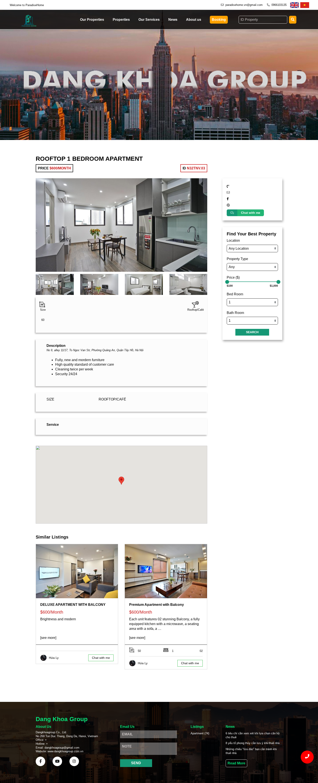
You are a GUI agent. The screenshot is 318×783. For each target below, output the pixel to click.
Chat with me (250, 212)
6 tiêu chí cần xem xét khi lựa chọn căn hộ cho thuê (252, 735)
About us (193, 19)
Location (233, 240)
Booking (219, 19)
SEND (136, 763)
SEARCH (252, 332)
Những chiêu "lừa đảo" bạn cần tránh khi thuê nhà (251, 751)
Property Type (237, 259)
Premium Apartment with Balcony (156, 604)
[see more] (48, 638)
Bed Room (235, 294)
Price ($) (233, 277)
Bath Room (235, 313)
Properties (121, 19)
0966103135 (279, 4)
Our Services (149, 19)
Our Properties (92, 19)
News (172, 19)
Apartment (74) (200, 733)
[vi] (304, 5)
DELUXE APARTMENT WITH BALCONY (73, 604)
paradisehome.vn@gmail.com (244, 4)
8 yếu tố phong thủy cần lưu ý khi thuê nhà (252, 743)
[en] (294, 5)
